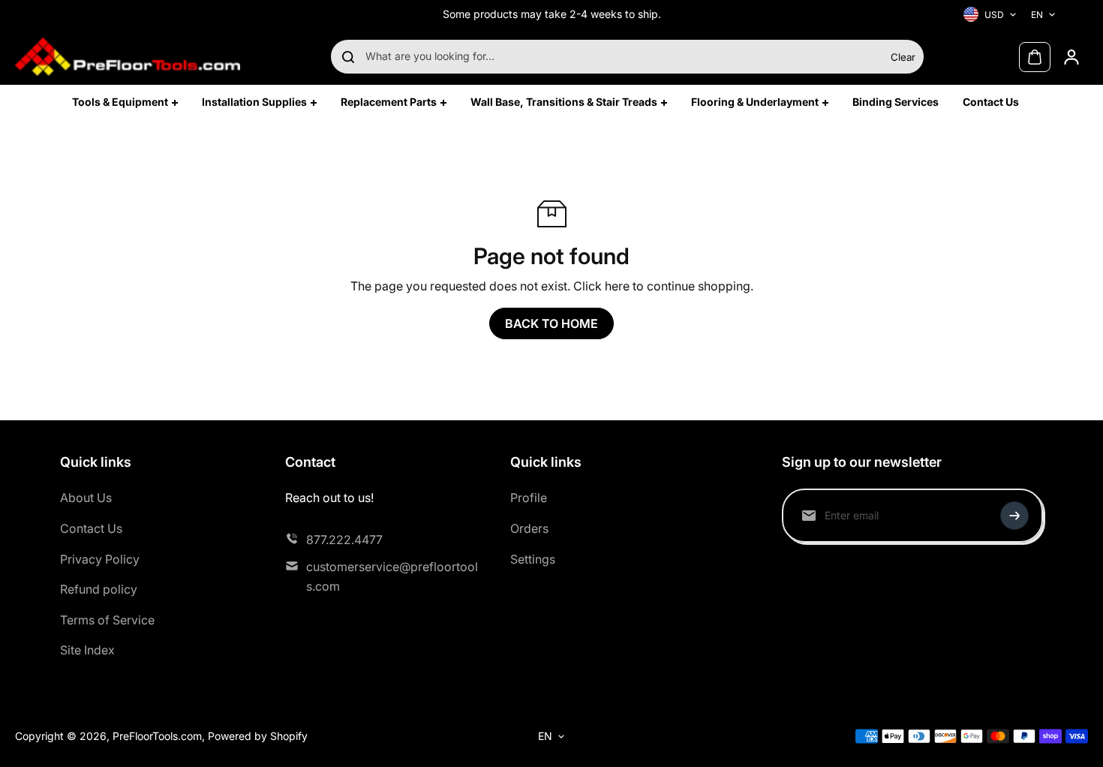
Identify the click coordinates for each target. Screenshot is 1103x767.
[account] (1071, 57)
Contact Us (91, 528)
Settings (532, 559)
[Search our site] (348, 57)
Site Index (87, 649)
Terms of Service (107, 619)
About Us (86, 497)
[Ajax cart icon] (1034, 57)
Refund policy (98, 589)
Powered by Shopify (258, 735)
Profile (528, 497)
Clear (903, 57)
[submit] (1014, 515)
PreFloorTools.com (157, 735)
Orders (529, 528)
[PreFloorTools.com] (127, 57)
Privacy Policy (100, 559)
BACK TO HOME (551, 323)
